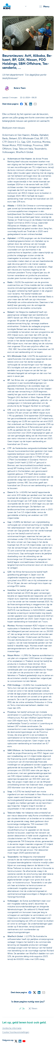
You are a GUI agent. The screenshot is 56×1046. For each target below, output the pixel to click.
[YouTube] (24, 1040)
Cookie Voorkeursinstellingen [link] (15, 1032)
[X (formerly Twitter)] (26, 104)
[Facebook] (21, 104)
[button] (44, 6)
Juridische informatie (11, 1028)
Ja (23, 1008)
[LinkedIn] (30, 104)
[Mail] (35, 104)
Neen (34, 1008)
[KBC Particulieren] (6, 6)
